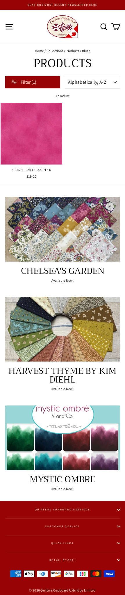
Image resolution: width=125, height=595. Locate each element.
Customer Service (62, 526)
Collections (55, 51)
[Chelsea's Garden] (62, 229)
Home (39, 51)
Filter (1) (28, 82)
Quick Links (62, 543)
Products (72, 51)
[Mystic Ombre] (62, 437)
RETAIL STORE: (62, 560)
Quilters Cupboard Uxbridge (62, 509)
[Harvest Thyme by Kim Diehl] (62, 329)
